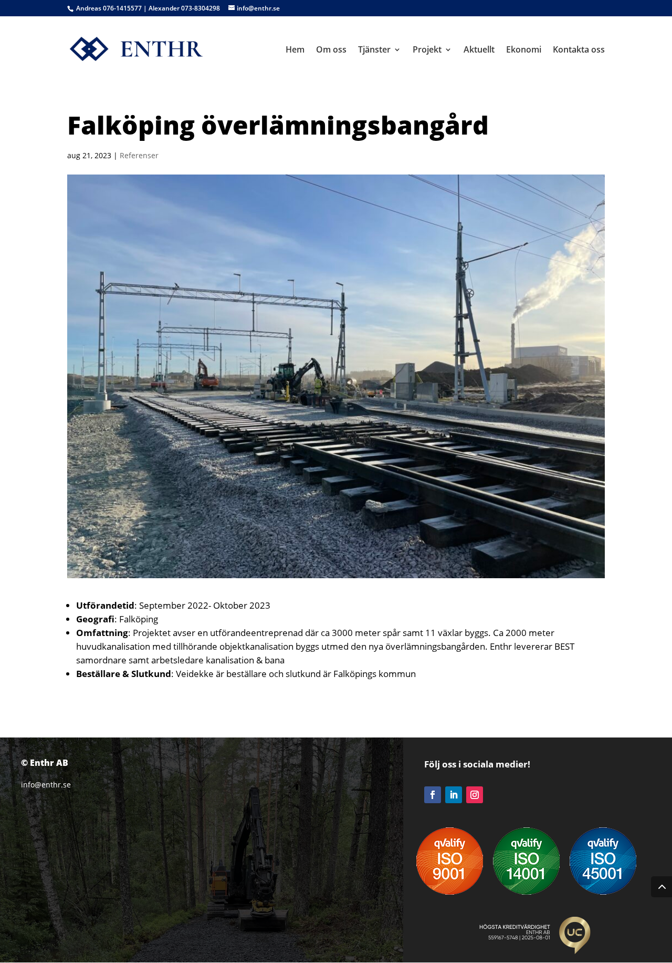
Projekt (427, 50)
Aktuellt (479, 50)
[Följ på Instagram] (474, 794)
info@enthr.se (46, 785)
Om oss (331, 50)
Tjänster (374, 50)
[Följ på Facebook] (432, 794)
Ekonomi (523, 50)
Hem (295, 50)
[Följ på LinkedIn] (453, 794)
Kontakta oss (579, 50)
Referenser (139, 155)
